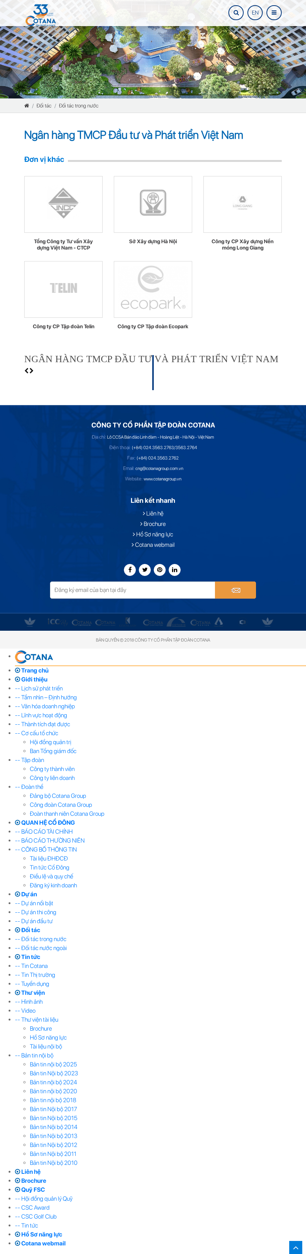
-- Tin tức (26, 1225)
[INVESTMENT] (106, 622)
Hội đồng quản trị (50, 742)
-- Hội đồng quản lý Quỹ (43, 1198)
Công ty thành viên (52, 768)
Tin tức (30, 956)
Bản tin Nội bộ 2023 (54, 1073)
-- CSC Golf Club (36, 1216)
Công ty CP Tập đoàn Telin (63, 327)
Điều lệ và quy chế (51, 876)
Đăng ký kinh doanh (53, 885)
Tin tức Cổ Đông (49, 867)
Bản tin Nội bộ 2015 (53, 1118)
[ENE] (242, 621)
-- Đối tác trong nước (40, 939)
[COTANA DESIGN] (200, 622)
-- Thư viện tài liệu (36, 1019)
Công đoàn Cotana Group (61, 804)
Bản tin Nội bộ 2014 (53, 1127)
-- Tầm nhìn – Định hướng (46, 697)
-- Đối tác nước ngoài (41, 948)
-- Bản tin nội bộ (34, 1055)
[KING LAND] (127, 621)
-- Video (25, 1010)
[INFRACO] (82, 622)
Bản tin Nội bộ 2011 (53, 1153)
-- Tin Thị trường (35, 974)
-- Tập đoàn (29, 760)
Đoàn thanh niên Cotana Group (67, 813)
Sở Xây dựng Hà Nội (153, 241)
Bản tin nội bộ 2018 (53, 1100)
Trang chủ (34, 670)
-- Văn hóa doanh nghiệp (45, 706)
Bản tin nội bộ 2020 (53, 1091)
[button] (26, 370)
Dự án (28, 894)
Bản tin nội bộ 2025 (53, 1064)
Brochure (154, 523)
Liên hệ (154, 513)
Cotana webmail (154, 544)
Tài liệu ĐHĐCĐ (49, 858)
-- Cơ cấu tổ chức (36, 733)
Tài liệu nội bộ (46, 1046)
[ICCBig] (58, 622)
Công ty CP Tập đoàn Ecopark (153, 327)
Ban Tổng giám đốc (53, 751)
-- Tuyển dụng (32, 983)
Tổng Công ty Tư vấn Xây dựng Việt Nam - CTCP (63, 244)
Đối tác (44, 106)
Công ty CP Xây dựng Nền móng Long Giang (243, 244)
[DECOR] (219, 621)
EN (255, 12)
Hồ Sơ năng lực (154, 534)
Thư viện (32, 992)
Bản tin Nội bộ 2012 (53, 1144)
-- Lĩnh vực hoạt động (41, 715)
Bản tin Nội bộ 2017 (53, 1109)
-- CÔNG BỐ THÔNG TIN (46, 849)
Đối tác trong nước (79, 106)
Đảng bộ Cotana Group (58, 795)
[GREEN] (30, 621)
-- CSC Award (32, 1207)
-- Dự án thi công (35, 912)
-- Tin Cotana (31, 965)
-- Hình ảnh (29, 1001)
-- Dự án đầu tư (34, 921)
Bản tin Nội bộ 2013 (53, 1135)
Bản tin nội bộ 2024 (53, 1082)
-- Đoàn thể (29, 786)
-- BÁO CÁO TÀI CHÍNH (44, 831)
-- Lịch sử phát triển (39, 688)
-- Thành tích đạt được (42, 724)
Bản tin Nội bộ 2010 (54, 1162)
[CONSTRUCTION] (153, 622)
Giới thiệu (33, 679)
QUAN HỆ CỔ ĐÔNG (47, 822)
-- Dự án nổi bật (34, 903)
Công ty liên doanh (52, 777)
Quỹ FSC (32, 1189)
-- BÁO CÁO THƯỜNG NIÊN (50, 840)
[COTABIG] (176, 621)
